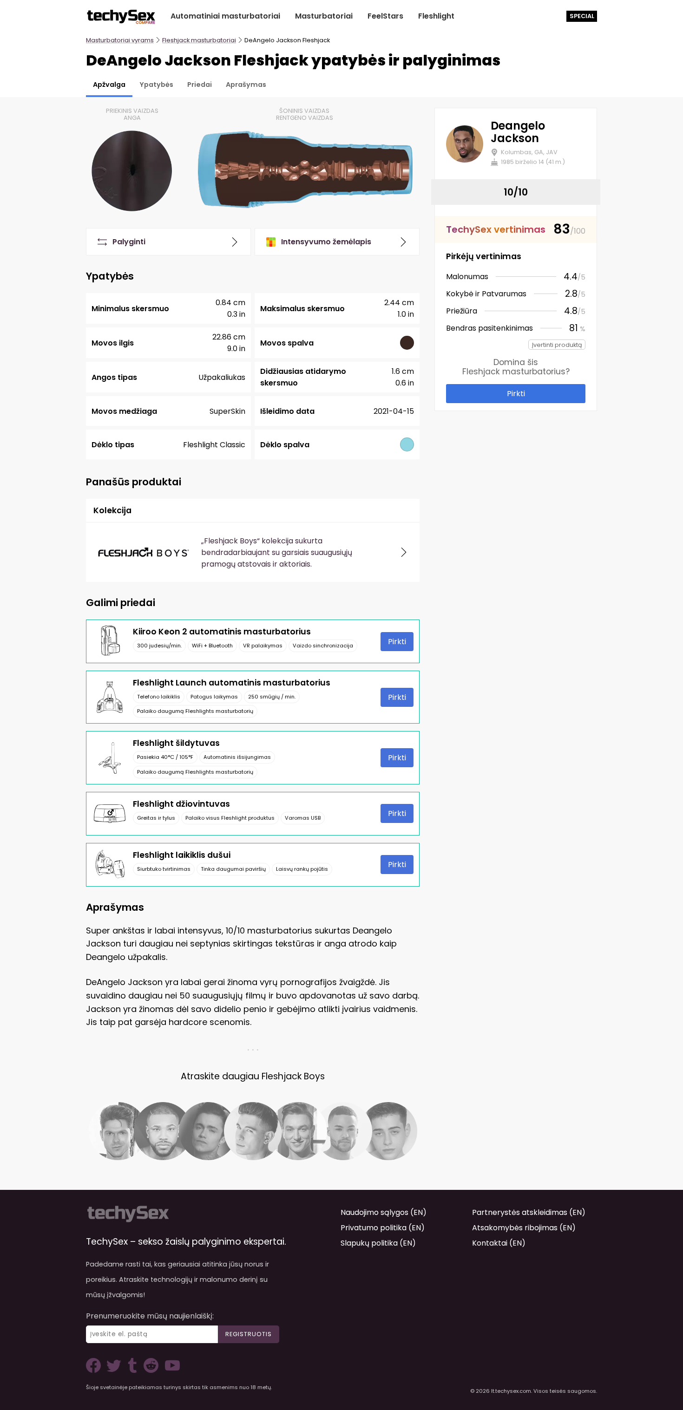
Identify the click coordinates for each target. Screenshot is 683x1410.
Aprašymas (246, 84)
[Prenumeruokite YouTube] (170, 1370)
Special (582, 16)
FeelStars (385, 16)
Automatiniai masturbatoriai (225, 16)
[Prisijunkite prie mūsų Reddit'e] (150, 1370)
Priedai (199, 84)
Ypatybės (156, 84)
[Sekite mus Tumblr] (133, 1370)
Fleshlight (436, 16)
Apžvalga (109, 84)
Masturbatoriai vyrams (120, 40)
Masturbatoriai (324, 16)
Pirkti (397, 641)
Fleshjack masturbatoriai (199, 40)
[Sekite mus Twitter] (115, 1370)
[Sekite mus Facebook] (95, 1370)
